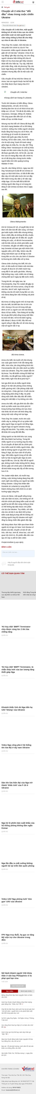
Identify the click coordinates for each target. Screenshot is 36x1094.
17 (22, 1004)
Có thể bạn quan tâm (13, 573)
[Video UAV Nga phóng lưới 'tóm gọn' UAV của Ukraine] (18, 885)
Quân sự (5, 635)
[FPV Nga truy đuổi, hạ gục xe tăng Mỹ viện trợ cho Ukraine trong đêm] (18, 921)
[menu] (3, 2)
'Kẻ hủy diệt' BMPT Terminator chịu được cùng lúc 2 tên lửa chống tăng (16, 629)
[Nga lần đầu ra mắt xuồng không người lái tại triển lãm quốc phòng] (18, 849)
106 (4, 1027)
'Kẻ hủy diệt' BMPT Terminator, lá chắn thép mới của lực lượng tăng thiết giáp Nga (18, 669)
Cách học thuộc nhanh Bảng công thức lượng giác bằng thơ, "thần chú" (17, 1003)
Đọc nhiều (9, 991)
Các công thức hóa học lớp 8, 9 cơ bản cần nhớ (17, 1025)
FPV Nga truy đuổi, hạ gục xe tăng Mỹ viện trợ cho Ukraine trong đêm (18, 937)
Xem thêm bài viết (18, 986)
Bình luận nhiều (26, 991)
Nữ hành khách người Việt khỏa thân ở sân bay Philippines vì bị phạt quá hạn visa (17, 975)
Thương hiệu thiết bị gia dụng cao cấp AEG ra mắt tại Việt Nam (11, 595)
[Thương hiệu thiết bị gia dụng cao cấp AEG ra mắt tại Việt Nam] (12, 582)
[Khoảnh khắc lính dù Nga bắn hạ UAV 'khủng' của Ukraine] (18, 693)
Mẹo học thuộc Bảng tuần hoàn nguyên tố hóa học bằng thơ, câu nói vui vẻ (17, 1040)
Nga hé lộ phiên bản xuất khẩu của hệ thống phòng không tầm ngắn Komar (18, 825)
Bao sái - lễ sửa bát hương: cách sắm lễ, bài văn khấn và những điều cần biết (18, 1047)
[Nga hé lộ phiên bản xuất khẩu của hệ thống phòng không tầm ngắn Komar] (18, 809)
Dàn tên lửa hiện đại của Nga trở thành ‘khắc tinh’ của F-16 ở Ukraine (17, 785)
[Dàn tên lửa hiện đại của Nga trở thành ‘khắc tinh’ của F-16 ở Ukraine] (18, 768)
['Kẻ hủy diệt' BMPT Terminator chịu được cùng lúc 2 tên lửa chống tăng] (18, 612)
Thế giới (7, 7)
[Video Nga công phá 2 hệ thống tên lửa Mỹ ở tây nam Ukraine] (18, 731)
